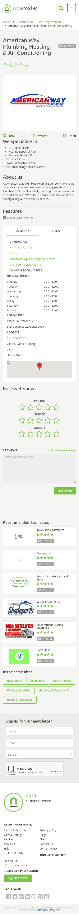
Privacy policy (48, 830)
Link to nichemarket (16, 865)
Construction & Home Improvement (39, 22)
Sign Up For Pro (18, 878)
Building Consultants (19, 700)
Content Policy (49, 848)
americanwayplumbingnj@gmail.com (32, 259)
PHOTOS (54, 231)
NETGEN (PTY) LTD (49, 910)
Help (6, 848)
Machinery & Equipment (53, 690)
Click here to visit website (25, 264)
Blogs (43, 835)
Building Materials (18, 690)
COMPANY (22, 230)
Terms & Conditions (16, 830)
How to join (11, 861)
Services (9, 839)
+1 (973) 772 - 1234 (22, 247)
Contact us (46, 844)
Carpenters (37, 680)
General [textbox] (12, 754)
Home (7, 22)
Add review (65, 490)
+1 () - (13, 253)
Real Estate (14, 680)
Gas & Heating (62, 680)
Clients (44, 839)
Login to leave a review (61, 450)
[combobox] (39, 754)
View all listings (13, 835)
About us (9, 844)
